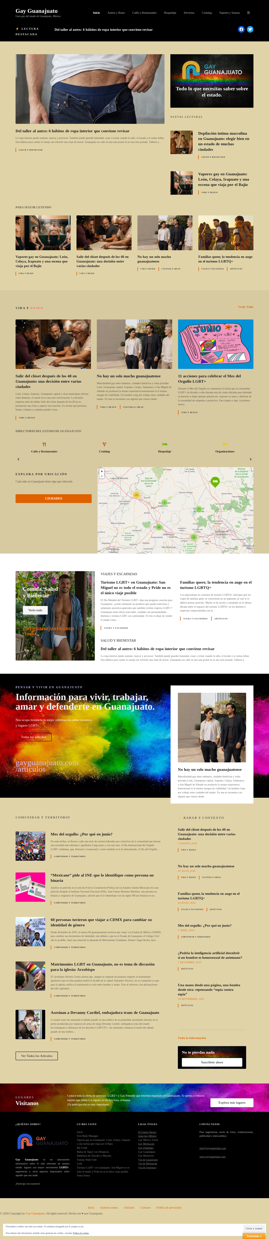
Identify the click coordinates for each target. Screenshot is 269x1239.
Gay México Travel (148, 1139)
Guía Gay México (147, 1135)
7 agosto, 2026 (187, 843)
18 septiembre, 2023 (191, 999)
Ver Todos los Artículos (36, 1056)
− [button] (102, 476)
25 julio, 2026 (187, 871)
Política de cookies (81, 1233)
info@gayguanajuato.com (212, 1148)
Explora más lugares (232, 1102)
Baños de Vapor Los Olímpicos (93, 1151)
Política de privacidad (168, 1207)
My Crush (82, 1147)
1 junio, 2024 (186, 930)
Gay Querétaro (145, 1147)
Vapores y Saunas (229, 12)
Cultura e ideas (170, 269)
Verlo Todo (245, 306)
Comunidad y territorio (70, 856)
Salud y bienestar (30, 150)
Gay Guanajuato (37, 11)
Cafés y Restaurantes (144, 12)
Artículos (236, 269)
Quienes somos (109, 1207)
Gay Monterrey (146, 1155)
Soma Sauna (83, 1175)
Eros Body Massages (87, 1135)
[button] (18, 459)
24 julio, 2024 (187, 903)
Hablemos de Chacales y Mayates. (94, 1155)
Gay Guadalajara (146, 1151)
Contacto (145, 1207)
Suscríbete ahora (212, 1062)
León (79, 1163)
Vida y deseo (209, 192)
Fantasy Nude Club (87, 1159)
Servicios (189, 12)
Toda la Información (192, 1038)
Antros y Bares (116, 12)
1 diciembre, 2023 (189, 962)
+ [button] (102, 471)
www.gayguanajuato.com (212, 1156)
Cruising (207, 12)
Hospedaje (170, 12)
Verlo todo (35, 610)
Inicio (96, 12)
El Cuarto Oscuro (147, 1132)
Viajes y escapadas (212, 269)
